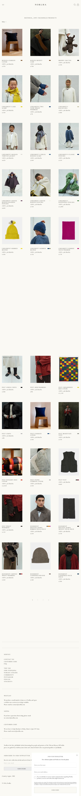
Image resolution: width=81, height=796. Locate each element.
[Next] (48, 600)
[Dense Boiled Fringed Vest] (12, 323)
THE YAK (7, 668)
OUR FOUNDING (10, 670)
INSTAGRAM (8, 677)
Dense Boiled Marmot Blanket (37, 341)
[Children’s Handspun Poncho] (69, 182)
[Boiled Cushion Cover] (12, 42)
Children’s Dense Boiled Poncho (37, 201)
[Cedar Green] (78, 200)
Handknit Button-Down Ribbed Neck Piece (38, 528)
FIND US (7, 679)
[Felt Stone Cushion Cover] (40, 462)
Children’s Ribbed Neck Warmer (66, 249)
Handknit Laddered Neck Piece (65, 575)
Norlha (9, 783)
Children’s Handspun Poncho (66, 201)
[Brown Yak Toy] (69, 42)
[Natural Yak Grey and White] (78, 433)
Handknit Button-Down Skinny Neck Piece (66, 528)
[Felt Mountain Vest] (69, 415)
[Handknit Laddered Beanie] (40, 556)
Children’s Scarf (37, 295)
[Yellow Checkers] (78, 387)
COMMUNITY (9, 675)
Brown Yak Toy (65, 60)
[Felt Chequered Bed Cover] (69, 369)
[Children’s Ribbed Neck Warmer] (69, 230)
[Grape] (21, 200)
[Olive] (50, 248)
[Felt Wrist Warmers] (12, 508)
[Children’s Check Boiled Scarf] (40, 136)
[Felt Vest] (69, 462)
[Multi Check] (50, 154)
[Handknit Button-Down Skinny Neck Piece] (69, 508)
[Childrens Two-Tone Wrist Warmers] (40, 88)
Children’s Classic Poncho (67, 155)
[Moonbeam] (50, 200)
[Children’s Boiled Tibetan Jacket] (12, 136)
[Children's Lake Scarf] (12, 88)
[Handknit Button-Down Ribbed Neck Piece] (40, 508)
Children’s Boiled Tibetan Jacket (10, 155)
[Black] (21, 387)
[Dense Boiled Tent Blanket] (69, 323)
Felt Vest (63, 480)
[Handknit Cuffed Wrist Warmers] (12, 556)
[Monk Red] (21, 294)
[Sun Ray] (21, 106)
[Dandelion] (21, 248)
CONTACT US (9, 659)
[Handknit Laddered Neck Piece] (69, 556)
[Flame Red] (50, 294)
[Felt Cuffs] (12, 415)
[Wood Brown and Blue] (21, 60)
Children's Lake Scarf (9, 107)
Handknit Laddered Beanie (37, 574)
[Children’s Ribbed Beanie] (12, 230)
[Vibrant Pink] (50, 526)
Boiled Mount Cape (36, 61)
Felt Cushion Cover (36, 434)
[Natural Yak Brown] (78, 60)
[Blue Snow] (78, 154)
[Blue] (50, 106)
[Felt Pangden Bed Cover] (12, 462)
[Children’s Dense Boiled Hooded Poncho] (12, 182)
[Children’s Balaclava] (69, 88)
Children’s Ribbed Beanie (10, 249)
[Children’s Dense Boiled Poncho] (40, 182)
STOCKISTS (8, 681)
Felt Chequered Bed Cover (66, 388)
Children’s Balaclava (63, 107)
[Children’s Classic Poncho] (69, 136)
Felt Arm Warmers (38, 387)
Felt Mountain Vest (65, 434)
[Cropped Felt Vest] (69, 276)
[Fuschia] (78, 248)
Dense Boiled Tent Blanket (67, 341)
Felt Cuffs (6, 434)
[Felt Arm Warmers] (40, 369)
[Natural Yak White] (21, 154)
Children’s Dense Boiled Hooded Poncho (9, 202)
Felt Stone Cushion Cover (36, 480)
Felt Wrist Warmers (6, 527)
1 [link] (32, 600)
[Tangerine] (49, 526)
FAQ (5, 664)
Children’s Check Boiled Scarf (38, 155)
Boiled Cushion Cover (8, 61)
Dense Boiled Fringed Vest (7, 341)
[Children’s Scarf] (40, 276)
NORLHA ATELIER (11, 673)
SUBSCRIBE (21, 769)
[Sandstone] (78, 106)
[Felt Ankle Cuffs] (12, 369)
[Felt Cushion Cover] (40, 415)
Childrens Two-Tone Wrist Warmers (37, 108)
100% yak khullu (8, 64)
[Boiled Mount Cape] (40, 42)
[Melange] (21, 433)
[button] (75, 5)
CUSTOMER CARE (10, 662)
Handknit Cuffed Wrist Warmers (9, 574)
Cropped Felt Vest (66, 295)
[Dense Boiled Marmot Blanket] (40, 323)
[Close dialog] (77, 755)
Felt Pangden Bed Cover (9, 480)
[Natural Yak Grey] (47, 526)
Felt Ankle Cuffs (9, 387)
